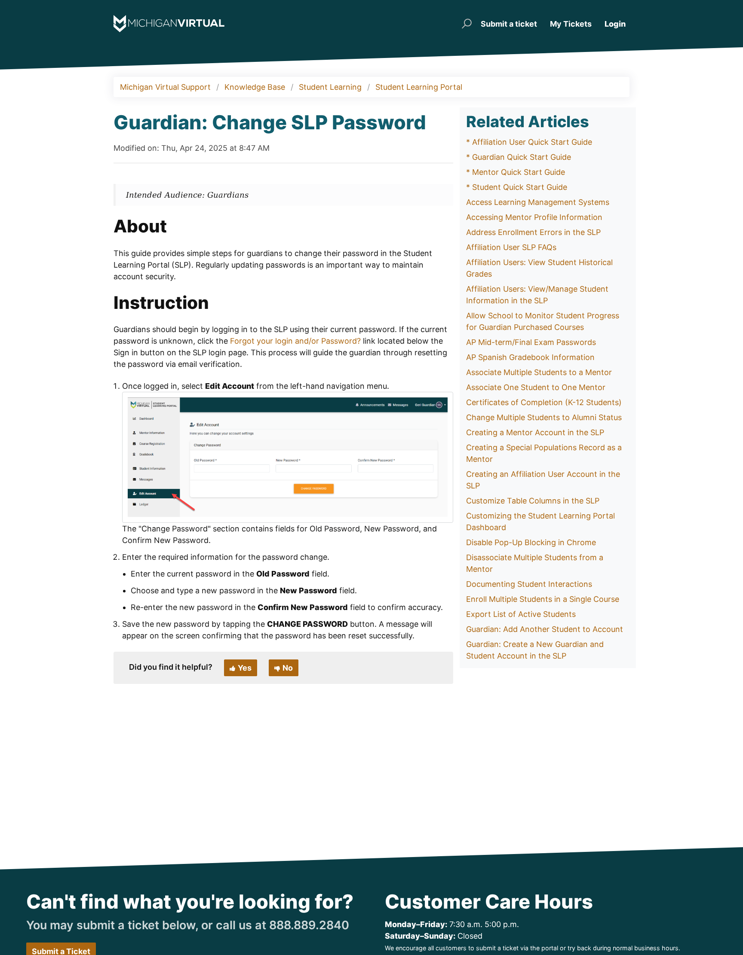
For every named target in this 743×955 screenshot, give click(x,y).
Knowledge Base (254, 87)
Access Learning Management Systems (537, 202)
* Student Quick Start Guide (516, 187)
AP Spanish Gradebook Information (530, 357)
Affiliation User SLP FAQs (511, 247)
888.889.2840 (309, 925)
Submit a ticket (509, 23)
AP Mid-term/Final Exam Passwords (531, 342)
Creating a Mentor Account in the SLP (535, 432)
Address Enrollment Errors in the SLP (533, 232)
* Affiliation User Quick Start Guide (529, 141)
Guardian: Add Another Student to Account (544, 629)
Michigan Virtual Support (165, 87)
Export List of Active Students (521, 614)
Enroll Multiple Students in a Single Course (542, 599)
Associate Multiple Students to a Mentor (539, 372)
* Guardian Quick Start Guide (518, 157)
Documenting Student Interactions (529, 584)
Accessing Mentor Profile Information (534, 217)
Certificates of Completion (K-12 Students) (544, 402)
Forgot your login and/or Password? (295, 340)
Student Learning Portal (418, 87)
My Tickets (571, 23)
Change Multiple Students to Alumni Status (544, 417)
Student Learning (330, 87)
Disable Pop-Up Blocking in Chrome (531, 542)
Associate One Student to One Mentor (535, 387)
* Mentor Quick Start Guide (515, 172)
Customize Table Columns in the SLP (532, 500)
